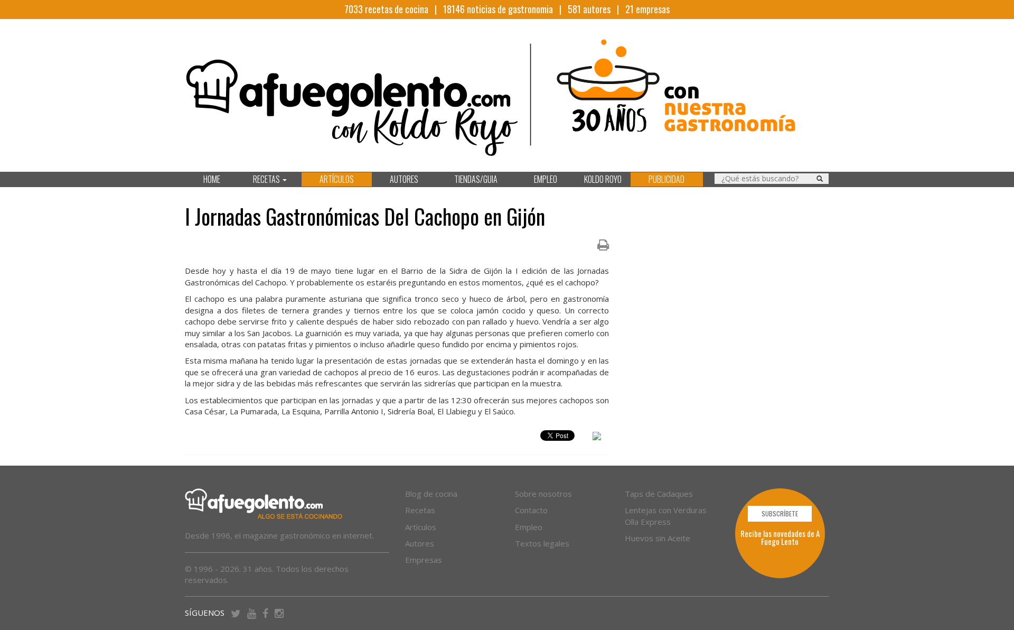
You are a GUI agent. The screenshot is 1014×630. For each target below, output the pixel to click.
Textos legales (542, 543)
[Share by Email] (597, 437)
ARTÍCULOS (337, 179)
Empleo (528, 527)
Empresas (423, 559)
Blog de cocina (431, 493)
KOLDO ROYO (603, 179)
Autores (419, 543)
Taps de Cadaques (659, 493)
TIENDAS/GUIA (475, 179)
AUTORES (404, 179)
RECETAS (267, 179)
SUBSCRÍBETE (780, 513)
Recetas (420, 510)
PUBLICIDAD (666, 179)
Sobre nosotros (543, 493)
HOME (211, 179)
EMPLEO (545, 179)
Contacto (531, 510)
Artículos (420, 527)
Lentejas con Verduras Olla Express (666, 515)
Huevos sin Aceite (657, 538)
